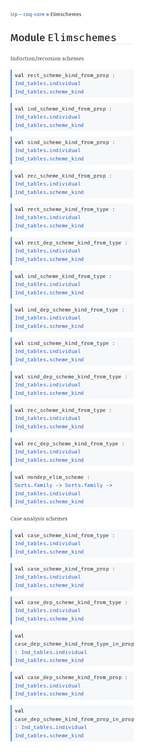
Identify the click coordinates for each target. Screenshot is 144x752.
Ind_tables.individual (48, 83)
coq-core (34, 14)
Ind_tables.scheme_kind (49, 92)
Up (13, 14)
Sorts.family (33, 485)
